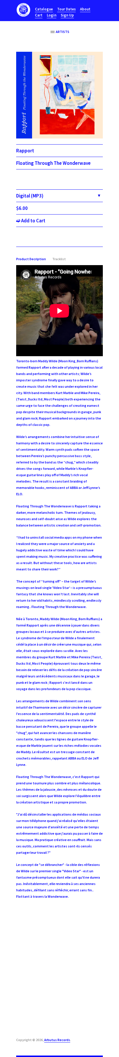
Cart (38, 15)
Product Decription (31, 259)
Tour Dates (66, 9)
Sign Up (67, 15)
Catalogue (44, 9)
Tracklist (59, 259)
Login (51, 15)
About (85, 9)
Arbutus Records (57, 1040)
